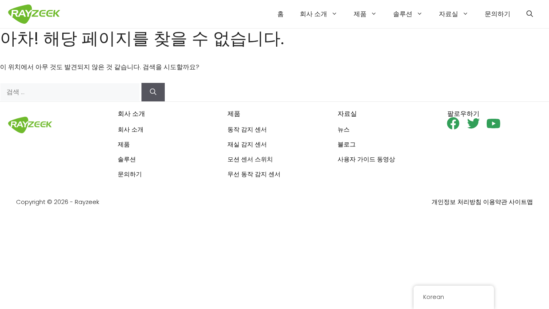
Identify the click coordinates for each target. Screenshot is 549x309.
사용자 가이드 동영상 (366, 159)
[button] (529, 14)
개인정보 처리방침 (456, 202)
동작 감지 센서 (247, 129)
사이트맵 (521, 202)
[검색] (153, 92)
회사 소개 (313, 14)
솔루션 (402, 14)
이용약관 (495, 202)
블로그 (347, 144)
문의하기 (497, 14)
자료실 (448, 14)
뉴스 (344, 129)
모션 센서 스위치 (250, 159)
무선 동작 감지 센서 (254, 174)
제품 (360, 14)
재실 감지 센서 (247, 144)
